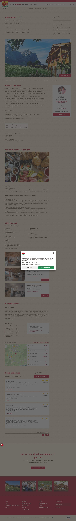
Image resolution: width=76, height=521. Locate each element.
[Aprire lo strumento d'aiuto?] (2, 444)
